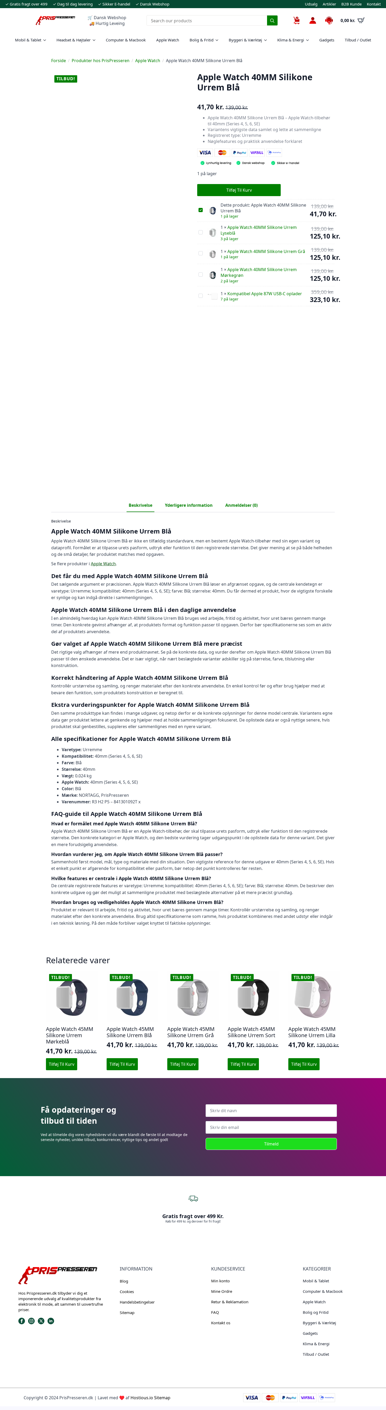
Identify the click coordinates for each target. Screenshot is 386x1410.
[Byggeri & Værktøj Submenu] (267, 40)
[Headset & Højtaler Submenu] (96, 40)
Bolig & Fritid (201, 39)
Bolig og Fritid (315, 1312)
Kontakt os (220, 1322)
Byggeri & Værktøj (245, 39)
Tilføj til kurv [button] (61, 1064)
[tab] (140, 505)
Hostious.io (142, 1398)
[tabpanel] (193, 723)
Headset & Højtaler (73, 39)
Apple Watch (167, 39)
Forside (58, 60)
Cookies (127, 1291)
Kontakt (374, 4)
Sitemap (127, 1312)
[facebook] (21, 1321)
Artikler (329, 4)
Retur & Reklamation (229, 1301)
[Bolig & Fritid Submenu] (218, 40)
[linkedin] (51, 1321)
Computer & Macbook (126, 39)
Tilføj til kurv (239, 190)
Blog (124, 1281)
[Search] (272, 20)
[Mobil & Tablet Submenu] (46, 40)
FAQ (215, 1312)
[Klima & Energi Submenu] (309, 40)
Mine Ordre (221, 1291)
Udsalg (311, 4)
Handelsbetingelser (137, 1302)
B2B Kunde (351, 4)
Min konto (220, 1280)
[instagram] (31, 1321)
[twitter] (41, 1321)
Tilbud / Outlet (358, 39)
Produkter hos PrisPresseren (100, 60)
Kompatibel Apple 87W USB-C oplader (264, 294)
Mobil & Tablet (28, 39)
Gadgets (326, 39)
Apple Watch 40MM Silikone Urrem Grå (266, 251)
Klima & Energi (290, 39)
